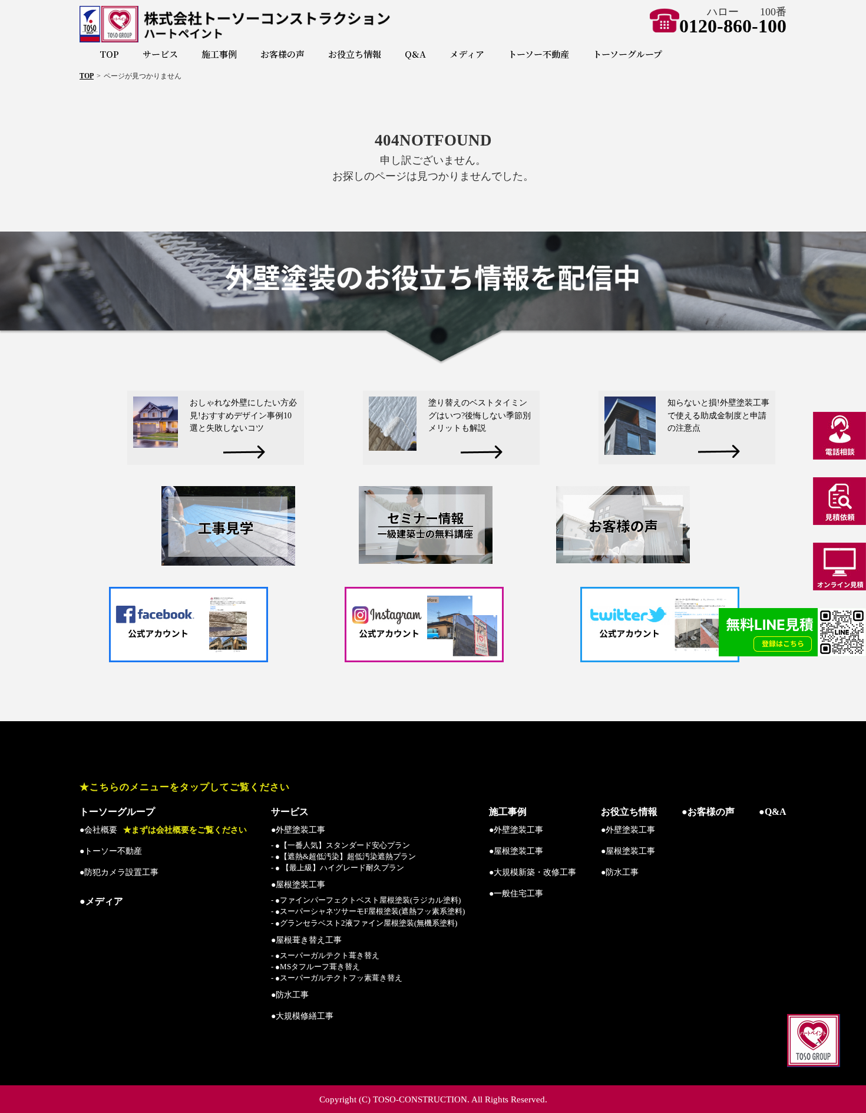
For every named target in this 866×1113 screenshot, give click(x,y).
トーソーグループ (627, 53)
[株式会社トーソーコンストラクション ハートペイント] (276, 24)
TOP (109, 53)
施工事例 (219, 53)
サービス (160, 53)
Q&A (415, 53)
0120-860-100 (732, 26)
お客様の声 (282, 53)
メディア (466, 53)
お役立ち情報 (354, 53)
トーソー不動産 (538, 53)
